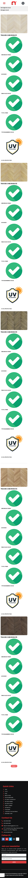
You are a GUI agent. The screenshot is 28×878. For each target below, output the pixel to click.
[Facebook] (3, 839)
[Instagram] (14, 839)
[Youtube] (6, 839)
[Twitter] (10, 839)
